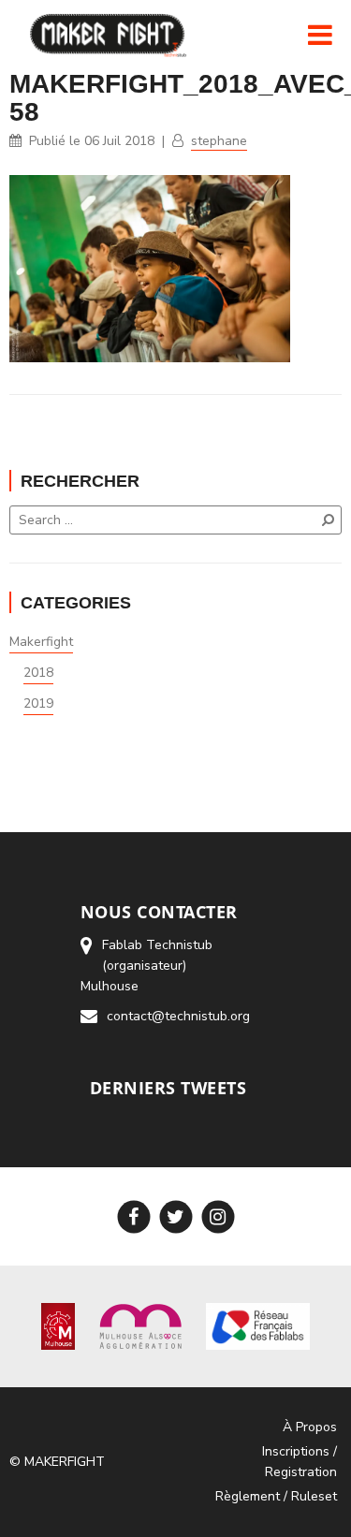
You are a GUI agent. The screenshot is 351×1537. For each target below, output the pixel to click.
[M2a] (140, 1325)
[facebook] (133, 1216)
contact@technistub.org (178, 1016)
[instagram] (217, 1216)
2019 (38, 703)
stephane (219, 141)
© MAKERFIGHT (57, 1462)
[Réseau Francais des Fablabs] (258, 1325)
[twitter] (175, 1216)
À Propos (310, 1427)
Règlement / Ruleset (276, 1496)
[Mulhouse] (58, 1325)
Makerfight (41, 642)
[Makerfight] (106, 34)
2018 (38, 672)
